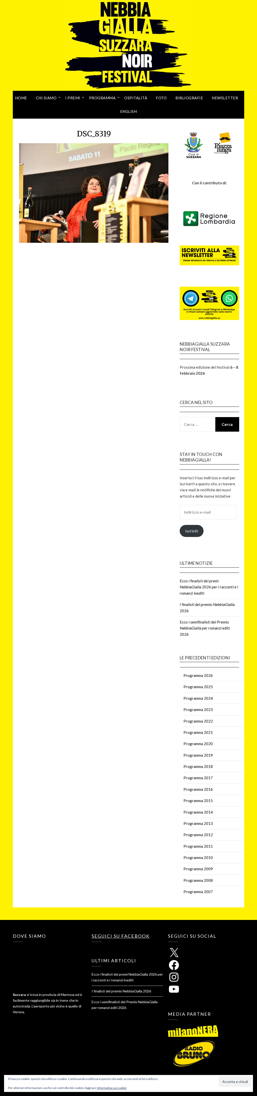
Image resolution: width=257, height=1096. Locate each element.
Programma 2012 (198, 834)
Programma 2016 (198, 789)
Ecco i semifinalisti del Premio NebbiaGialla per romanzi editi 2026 (205, 628)
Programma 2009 (198, 869)
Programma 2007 (198, 891)
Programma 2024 (198, 698)
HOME (21, 98)
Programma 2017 (198, 777)
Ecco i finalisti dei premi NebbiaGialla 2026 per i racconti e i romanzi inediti (209, 587)
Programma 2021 (198, 732)
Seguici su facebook (121, 936)
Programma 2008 (198, 880)
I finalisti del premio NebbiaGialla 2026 (121, 991)
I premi (72, 98)
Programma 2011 (198, 846)
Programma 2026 (198, 675)
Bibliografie (189, 98)
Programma (102, 98)
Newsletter (225, 98)
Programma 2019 (198, 755)
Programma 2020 (198, 743)
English (128, 111)
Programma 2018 (198, 766)
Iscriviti (191, 531)
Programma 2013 (198, 823)
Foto (161, 98)
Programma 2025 (198, 686)
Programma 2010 (198, 857)
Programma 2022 (198, 721)
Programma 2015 (198, 800)
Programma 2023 (198, 709)
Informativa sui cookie (111, 1088)
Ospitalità (135, 98)
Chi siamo (46, 98)
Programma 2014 (198, 812)
